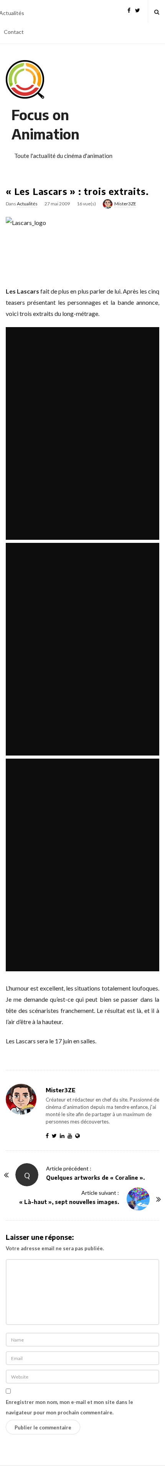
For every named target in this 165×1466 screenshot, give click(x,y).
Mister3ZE (125, 204)
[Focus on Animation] (25, 79)
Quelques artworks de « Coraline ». (95, 1177)
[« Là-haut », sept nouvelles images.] (138, 1199)
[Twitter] (137, 9)
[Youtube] (71, 1135)
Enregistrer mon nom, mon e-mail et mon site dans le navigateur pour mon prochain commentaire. (69, 1407)
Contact (14, 32)
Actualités (27, 204)
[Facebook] (128, 9)
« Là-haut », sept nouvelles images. (69, 1202)
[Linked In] (64, 1135)
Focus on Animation (45, 124)
